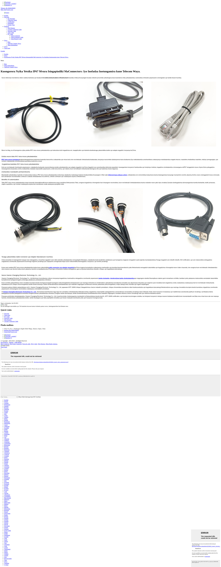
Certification (11, 22)
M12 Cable (34, 344)
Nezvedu (6, 17)
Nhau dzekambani (13, 45)
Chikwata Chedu (12, 20)
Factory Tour (11, 25)
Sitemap (11, 342)
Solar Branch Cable (16, 39)
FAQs (5, 46)
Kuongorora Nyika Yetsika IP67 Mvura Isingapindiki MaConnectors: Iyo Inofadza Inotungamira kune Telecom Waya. (36, 57)
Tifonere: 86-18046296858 (8, 8)
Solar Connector (15, 36)
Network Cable (12, 31)
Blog (9, 42)
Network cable (26, 344)
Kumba (6, 15)
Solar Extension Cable (17, 37)
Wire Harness (11, 28)
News (5, 40)
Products (6, 26)
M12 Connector (5, 344)
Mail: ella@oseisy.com (7, 9)
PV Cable (10, 34)
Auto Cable (11, 32)
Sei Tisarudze (11, 18)
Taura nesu (7, 48)
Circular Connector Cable (15, 29)
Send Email (4, 347)
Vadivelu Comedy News (14, 43)
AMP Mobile (18, 342)
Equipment (11, 23)
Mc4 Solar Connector (16, 344)
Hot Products (4, 342)
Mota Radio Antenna (51, 344)
